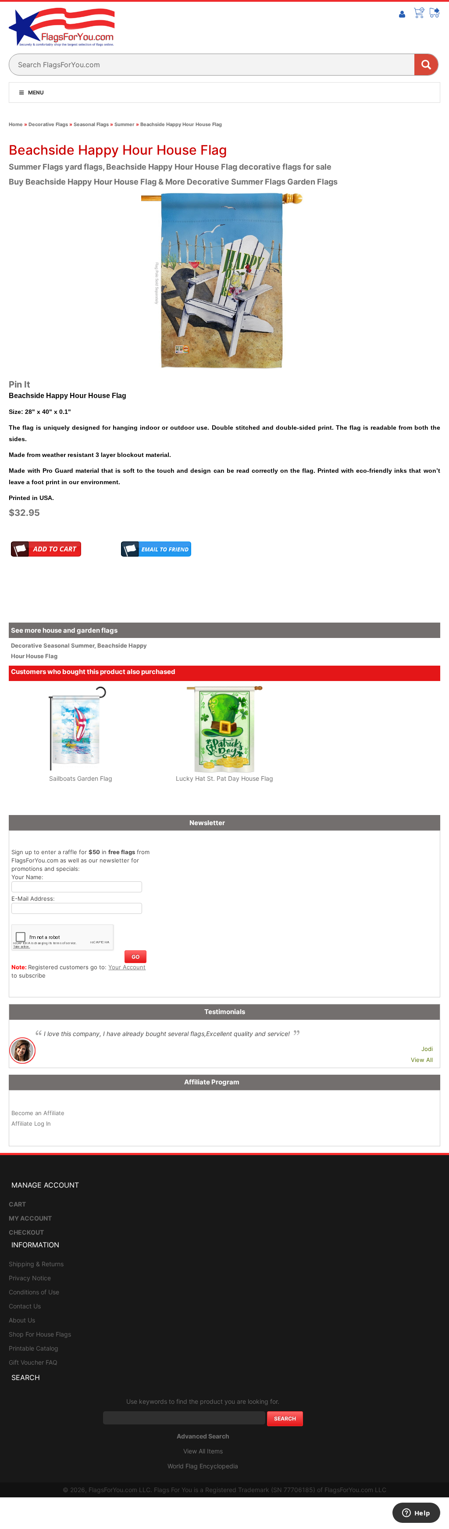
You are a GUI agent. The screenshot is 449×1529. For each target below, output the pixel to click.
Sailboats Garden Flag (80, 778)
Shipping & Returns (36, 1264)
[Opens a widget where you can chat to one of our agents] (416, 1514)
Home (16, 124)
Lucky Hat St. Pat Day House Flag (224, 778)
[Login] (402, 14)
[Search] (426, 64)
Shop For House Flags (40, 1334)
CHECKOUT (26, 1232)
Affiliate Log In (31, 1123)
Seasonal (57, 645)
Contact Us (25, 1306)
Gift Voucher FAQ (33, 1362)
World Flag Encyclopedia (202, 1466)
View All (422, 1059)
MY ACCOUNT (30, 1218)
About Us (22, 1320)
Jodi (427, 1048)
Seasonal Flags (91, 124)
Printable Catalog (33, 1348)
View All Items (203, 1451)
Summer (124, 124)
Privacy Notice (30, 1278)
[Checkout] (435, 12)
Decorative (27, 645)
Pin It (19, 384)
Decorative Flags (48, 124)
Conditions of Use (34, 1292)
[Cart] (419, 12)
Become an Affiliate (37, 1112)
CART (17, 1204)
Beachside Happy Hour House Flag (181, 124)
